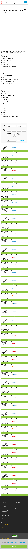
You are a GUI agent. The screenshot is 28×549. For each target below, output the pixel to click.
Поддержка (3, 527)
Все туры (3, 519)
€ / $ (20, 134)
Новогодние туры (4, 508)
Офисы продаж (3, 530)
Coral (4, 130)
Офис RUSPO (3, 528)
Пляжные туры (4, 511)
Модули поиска (18, 501)
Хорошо (14, 546)
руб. (18, 134)
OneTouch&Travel (4, 125)
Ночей (8, 129)
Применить (21, 140)
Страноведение (4, 503)
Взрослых (18, 129)
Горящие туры (4, 512)
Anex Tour (4, 127)
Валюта (18, 133)
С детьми (3, 518)
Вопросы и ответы (18, 508)
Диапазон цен (9, 133)
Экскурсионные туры (5, 514)
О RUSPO (3, 501)
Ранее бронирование (5, 516)
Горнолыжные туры (4, 510)
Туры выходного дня (5, 515)
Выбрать (14, 151)
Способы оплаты (18, 510)
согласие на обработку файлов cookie (17, 542)
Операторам (17, 502)
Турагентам (3, 502)
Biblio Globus (4, 129)
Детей (23, 129)
